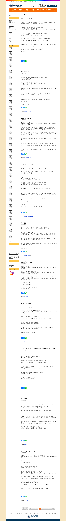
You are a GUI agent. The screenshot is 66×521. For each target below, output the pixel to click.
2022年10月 (10, 101)
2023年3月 (10, 95)
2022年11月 (10, 100)
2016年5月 (10, 193)
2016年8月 (10, 189)
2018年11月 (10, 157)
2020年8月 (10, 132)
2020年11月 (10, 128)
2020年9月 (10, 131)
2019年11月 (10, 143)
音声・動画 (10, 20)
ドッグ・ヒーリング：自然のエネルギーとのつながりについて (39, 348)
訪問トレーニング (26, 118)
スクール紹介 (26, 513)
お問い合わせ (54, 513)
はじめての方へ (16, 513)
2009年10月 (10, 231)
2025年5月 (10, 65)
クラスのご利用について (28, 451)
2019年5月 (10, 150)
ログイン (10, 262)
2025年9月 (10, 60)
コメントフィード (11, 265)
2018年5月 (10, 164)
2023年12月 (10, 84)
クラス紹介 (20, 513)
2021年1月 (10, 126)
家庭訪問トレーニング (27, 262)
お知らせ (10, 39)
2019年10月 (10, 144)
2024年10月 (10, 72)
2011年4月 (10, 216)
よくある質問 (41, 513)
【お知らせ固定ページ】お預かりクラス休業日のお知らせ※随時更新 (14, 247)
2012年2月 (10, 204)
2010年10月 (10, 223)
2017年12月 (10, 170)
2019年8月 (10, 146)
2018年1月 (10, 169)
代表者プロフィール (35, 513)
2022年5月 (10, 107)
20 (29, 508)
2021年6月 (10, 120)
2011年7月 (10, 212)
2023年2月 (10, 96)
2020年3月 (10, 138)
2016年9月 (10, 188)
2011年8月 (10, 211)
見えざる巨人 (25, 398)
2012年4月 (10, 201)
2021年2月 (10, 125)
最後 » (54, 508)
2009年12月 (10, 229)
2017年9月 (10, 174)
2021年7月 (10, 119)
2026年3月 (10, 53)
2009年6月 (10, 236)
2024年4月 (10, 79)
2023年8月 (10, 89)
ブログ (50, 513)
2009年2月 (10, 241)
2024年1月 (10, 83)
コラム (10, 38)
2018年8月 (10, 161)
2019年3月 (10, 152)
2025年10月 (10, 59)
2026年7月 (10, 48)
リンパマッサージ (26, 303)
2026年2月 (10, 54)
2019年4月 (10, 151)
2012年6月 (10, 199)
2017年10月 (10, 173)
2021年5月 (10, 121)
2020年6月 (10, 134)
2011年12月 (10, 206)
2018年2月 (10, 168)
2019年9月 (10, 145)
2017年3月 (10, 181)
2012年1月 (10, 205)
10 (27, 508)
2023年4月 (10, 94)
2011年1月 (10, 219)
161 (37, 508)
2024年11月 (10, 71)
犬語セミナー (11, 27)
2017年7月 (10, 176)
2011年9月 (10, 210)
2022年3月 (10, 109)
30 (31, 508)
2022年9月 (10, 102)
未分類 (10, 41)
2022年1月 (10, 112)
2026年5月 (10, 51)
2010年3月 (10, 225)
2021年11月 (10, 114)
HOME (11, 513)
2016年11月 (10, 186)
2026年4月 (10, 52)
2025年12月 (10, 57)
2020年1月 (10, 140)
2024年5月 (10, 78)
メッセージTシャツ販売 (12, 29)
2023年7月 (10, 90)
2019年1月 (10, 155)
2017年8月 (10, 175)
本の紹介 (10, 21)
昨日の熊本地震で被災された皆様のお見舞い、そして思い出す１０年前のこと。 (14, 257)
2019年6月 (10, 149)
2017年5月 (10, 179)
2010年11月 (10, 222)
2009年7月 (10, 235)
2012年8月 (10, 198)
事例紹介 (30, 513)
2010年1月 (10, 228)
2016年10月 (10, 187)
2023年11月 (10, 85)
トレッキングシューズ (27, 164)
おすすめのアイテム (12, 22)
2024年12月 (10, 70)
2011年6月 (10, 213)
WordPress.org (11, 266)
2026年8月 (10, 47)
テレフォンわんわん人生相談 (13, 23)
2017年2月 (10, 182)
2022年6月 (10, 106)
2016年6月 (10, 192)
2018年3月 (10, 167)
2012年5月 (10, 200)
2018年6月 (10, 163)
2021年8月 (10, 118)
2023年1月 (10, 97)
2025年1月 (10, 69)
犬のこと (10, 34)
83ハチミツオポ (11, 26)
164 (44, 508)
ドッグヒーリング (26, 14)
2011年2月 (10, 218)
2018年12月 (10, 156)
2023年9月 (10, 88)
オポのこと (10, 40)
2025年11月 (10, 58)
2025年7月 (10, 63)
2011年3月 (10, 217)
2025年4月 (10, 66)
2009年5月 (10, 237)
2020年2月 (10, 139)
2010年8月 (10, 224)
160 (35, 508)
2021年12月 (10, 113)
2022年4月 (10, 108)
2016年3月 (10, 195)
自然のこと (10, 35)
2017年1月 (10, 183)
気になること (25, 71)
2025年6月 (10, 64)
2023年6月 (10, 91)
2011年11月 (10, 207)
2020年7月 (10, 133)
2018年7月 (10, 162)
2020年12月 (10, 127)
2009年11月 (10, 230)
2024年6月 (10, 77)
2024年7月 (10, 76)
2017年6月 (10, 177)
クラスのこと (11, 33)
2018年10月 (10, 158)
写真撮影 (23, 223)
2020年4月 (10, 137)
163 (41, 508)
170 (48, 508)
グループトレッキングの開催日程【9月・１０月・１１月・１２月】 (14, 254)
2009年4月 (10, 238)
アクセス (46, 513)
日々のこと (10, 32)
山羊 (9, 28)
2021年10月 (10, 115)
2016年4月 (10, 194)
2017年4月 (10, 180)
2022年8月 (10, 103)
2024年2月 (10, 82)
